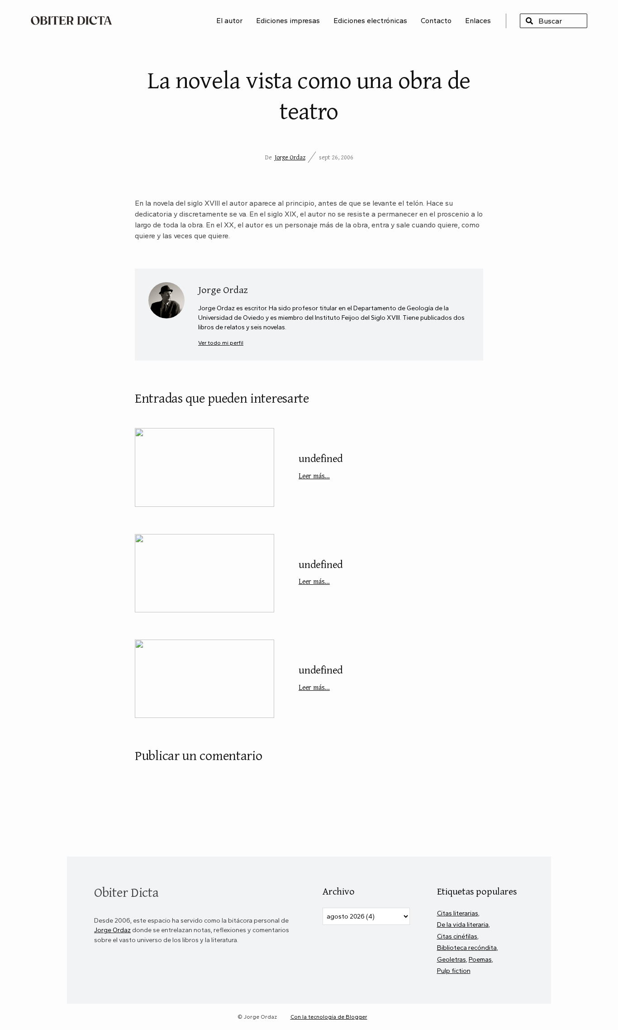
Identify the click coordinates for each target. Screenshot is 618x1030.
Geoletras (451, 959)
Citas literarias (457, 913)
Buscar (529, 20)
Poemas (480, 959)
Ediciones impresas (288, 20)
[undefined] (204, 467)
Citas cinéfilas (457, 936)
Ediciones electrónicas (370, 20)
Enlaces (478, 20)
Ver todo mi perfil (220, 342)
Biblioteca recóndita (467, 947)
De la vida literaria (463, 924)
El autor (229, 20)
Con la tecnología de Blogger (328, 1017)
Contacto (436, 20)
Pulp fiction (454, 971)
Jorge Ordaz (290, 157)
